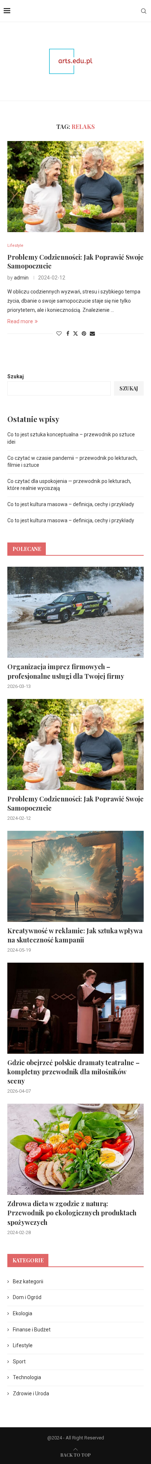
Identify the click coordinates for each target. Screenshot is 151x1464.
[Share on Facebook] (67, 333)
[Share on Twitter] (75, 333)
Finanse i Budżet (32, 1330)
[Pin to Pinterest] (84, 333)
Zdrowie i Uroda (31, 1393)
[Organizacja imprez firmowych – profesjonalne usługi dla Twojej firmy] (75, 612)
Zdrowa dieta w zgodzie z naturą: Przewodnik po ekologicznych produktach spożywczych (71, 1212)
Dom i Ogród (27, 1297)
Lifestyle (23, 1345)
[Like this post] (59, 333)
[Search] (143, 11)
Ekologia (22, 1313)
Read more (20, 321)
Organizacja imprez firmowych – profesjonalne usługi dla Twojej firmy (65, 671)
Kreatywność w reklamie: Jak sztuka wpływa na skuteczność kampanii (75, 935)
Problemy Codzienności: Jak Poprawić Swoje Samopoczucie (75, 803)
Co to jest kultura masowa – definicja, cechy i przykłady (70, 504)
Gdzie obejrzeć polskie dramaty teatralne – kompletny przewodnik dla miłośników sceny (73, 1071)
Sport (19, 1361)
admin (21, 278)
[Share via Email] (92, 333)
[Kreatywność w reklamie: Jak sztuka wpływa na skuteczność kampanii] (75, 876)
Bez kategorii (28, 1281)
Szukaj (15, 376)
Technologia (27, 1377)
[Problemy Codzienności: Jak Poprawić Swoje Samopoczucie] (75, 186)
